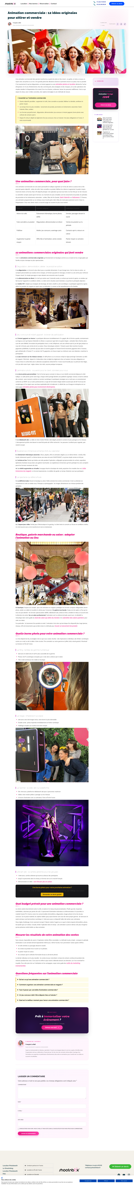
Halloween (76, 197)
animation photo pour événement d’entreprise (38, 387)
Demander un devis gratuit (52, 894)
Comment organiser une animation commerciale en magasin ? (41, 985)
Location (24, 4)
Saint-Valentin (65, 197)
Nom (19, 1102)
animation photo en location (65, 84)
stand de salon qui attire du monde (47, 618)
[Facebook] (117, 24)
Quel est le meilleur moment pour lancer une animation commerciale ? (44, 1000)
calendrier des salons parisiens (73, 618)
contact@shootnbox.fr (92, 1167)
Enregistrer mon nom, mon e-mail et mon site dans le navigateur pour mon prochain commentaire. (51, 1128)
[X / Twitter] (121, 24)
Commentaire (22, 1084)
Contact (54, 4)
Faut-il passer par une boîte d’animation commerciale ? (38, 990)
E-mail (20, 1110)
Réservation (44, 4)
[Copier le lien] (124, 24)
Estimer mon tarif (51, 1027)
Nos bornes (33, 4)
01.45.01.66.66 (97, 1165)
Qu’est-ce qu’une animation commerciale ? (34, 979)
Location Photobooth (10, 1165)
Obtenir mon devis (106, 105)
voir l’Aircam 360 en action (42, 882)
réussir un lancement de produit (66, 626)
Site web (20, 1119)
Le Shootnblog (8, 1168)
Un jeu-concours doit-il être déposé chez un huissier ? (38, 995)
